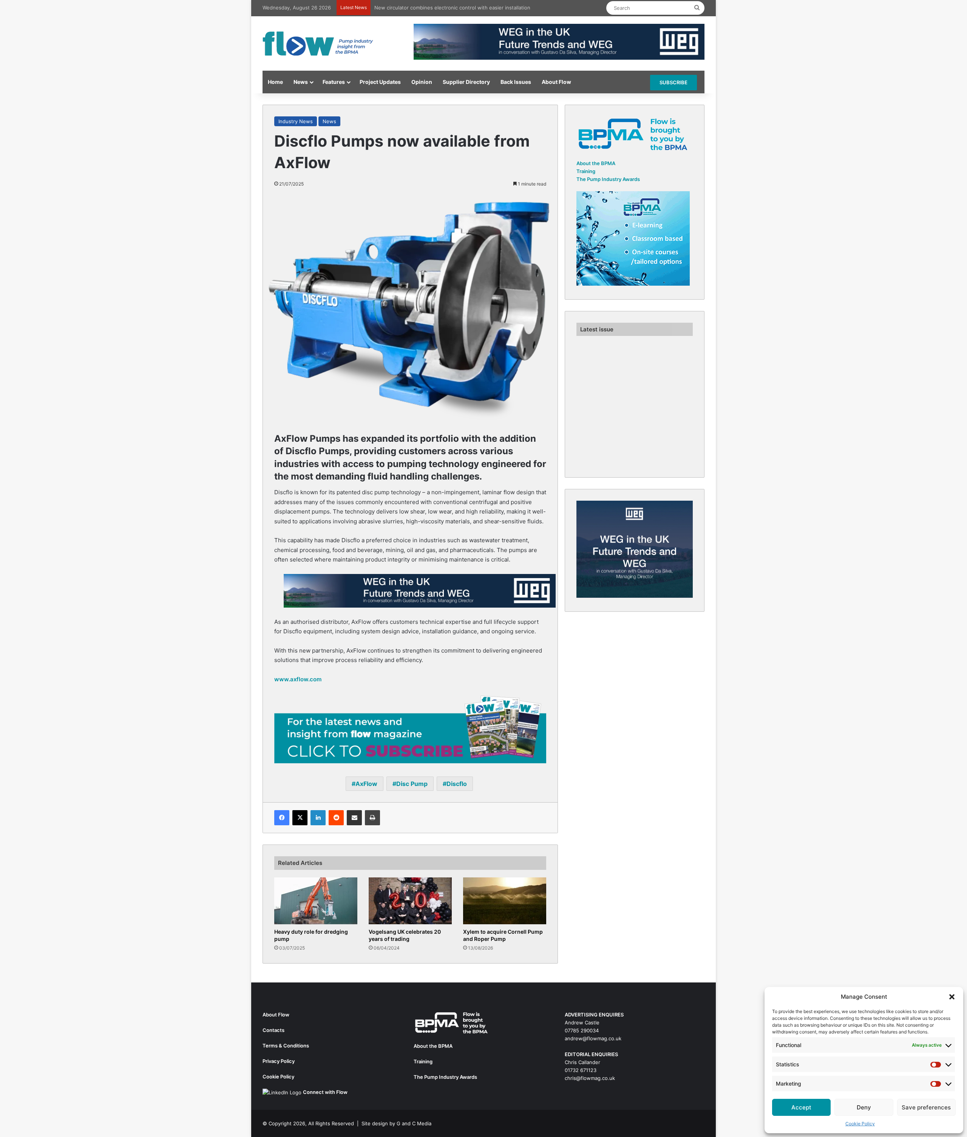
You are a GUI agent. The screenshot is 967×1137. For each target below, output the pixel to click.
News (300, 82)
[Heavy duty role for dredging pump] (315, 900)
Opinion (421, 82)
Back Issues (515, 82)
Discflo (456, 783)
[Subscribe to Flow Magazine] (410, 728)
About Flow (556, 82)
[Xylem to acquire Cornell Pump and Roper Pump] (504, 900)
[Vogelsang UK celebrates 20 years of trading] (410, 900)
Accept (801, 1107)
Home (275, 82)
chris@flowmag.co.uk (590, 1078)
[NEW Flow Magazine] (319, 43)
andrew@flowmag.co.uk (593, 1038)
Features (334, 82)
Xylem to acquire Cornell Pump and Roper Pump (503, 935)
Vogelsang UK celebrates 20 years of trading (405, 935)
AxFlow (366, 783)
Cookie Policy (860, 1123)
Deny (864, 1107)
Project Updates (380, 82)
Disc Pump (412, 783)
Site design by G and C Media (396, 1123)
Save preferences (926, 1107)
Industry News (295, 121)
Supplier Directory (466, 82)
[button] (952, 997)
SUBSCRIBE (673, 82)
